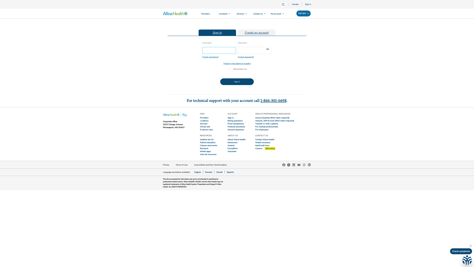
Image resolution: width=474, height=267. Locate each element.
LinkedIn (294, 165)
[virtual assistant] (467, 260)
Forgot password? (246, 57)
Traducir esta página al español (237, 63)
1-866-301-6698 (273, 101)
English (197, 172)
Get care (302, 13)
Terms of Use (182, 165)
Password (242, 43)
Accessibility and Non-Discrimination (210, 165)
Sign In (217, 33)
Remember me (240, 69)
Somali (219, 172)
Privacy (166, 165)
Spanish (230, 172)
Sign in (308, 4)
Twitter (288, 165)
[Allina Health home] (175, 14)
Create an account (257, 33)
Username (207, 43)
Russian (208, 172)
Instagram (304, 165)
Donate (295, 4)
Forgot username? (210, 57)
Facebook (283, 165)
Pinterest (309, 165)
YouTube (299, 165)
